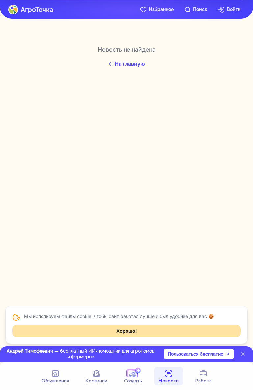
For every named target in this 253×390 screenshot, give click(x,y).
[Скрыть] (243, 354)
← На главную (126, 63)
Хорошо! (126, 331)
